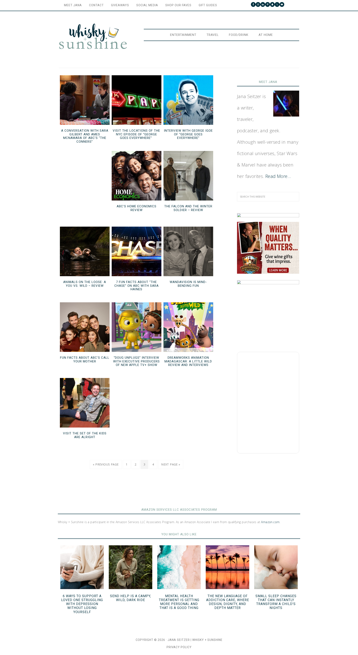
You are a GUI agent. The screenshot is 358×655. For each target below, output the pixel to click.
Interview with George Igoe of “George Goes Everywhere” (188, 134)
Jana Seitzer (179, 640)
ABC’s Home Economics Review (136, 208)
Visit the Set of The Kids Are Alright (84, 435)
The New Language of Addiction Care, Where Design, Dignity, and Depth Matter (227, 602)
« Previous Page (106, 464)
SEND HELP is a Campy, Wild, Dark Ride (130, 598)
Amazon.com (270, 522)
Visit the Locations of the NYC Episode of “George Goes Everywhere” (136, 134)
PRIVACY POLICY (179, 647)
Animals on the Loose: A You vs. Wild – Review (84, 284)
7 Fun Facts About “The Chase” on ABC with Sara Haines (136, 285)
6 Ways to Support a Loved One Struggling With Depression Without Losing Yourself (82, 604)
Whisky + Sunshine (93, 37)
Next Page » (170, 464)
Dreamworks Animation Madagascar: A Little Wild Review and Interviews (188, 361)
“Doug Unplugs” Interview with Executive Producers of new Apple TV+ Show (136, 361)
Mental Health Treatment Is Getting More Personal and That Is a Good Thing (179, 602)
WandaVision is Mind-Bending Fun (188, 284)
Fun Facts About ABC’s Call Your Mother (84, 359)
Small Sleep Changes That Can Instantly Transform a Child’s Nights (275, 602)
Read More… (278, 176)
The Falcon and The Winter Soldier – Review (188, 208)
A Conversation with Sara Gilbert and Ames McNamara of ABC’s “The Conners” (84, 136)
